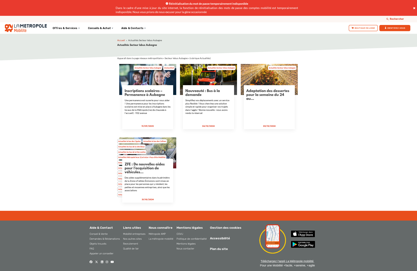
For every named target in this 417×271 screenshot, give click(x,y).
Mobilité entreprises (134, 233)
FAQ (92, 248)
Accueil (121, 40)
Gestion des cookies (225, 228)
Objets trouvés (98, 243)
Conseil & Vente (99, 233)
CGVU (180, 233)
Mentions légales (186, 243)
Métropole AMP (157, 233)
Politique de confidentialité (192, 238)
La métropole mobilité (161, 238)
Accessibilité (220, 238)
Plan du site (219, 249)
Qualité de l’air (131, 248)
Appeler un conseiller (101, 253)
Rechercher (397, 19)
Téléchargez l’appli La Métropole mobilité (287, 261)
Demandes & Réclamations (105, 238)
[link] (363, 28)
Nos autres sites (132, 238)
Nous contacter (185, 248)
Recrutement (130, 243)
